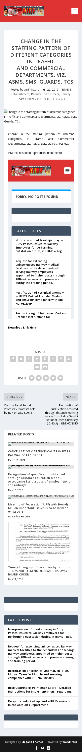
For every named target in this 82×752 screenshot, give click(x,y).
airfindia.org (31, 89)
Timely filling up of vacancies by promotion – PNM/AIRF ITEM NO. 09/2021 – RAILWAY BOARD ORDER (41, 570)
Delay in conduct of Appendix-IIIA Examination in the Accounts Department (40, 703)
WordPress (69, 742)
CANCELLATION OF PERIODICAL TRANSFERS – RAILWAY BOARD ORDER (40, 453)
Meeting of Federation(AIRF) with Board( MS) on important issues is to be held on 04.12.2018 (38, 507)
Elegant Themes (32, 742)
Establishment (20, 94)
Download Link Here (22, 327)
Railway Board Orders (45, 94)
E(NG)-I (66, 89)
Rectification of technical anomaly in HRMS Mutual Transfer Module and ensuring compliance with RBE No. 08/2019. (38, 674)
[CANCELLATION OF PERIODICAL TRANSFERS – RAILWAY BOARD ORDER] (41, 444)
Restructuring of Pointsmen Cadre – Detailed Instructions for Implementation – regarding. (40, 689)
